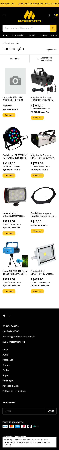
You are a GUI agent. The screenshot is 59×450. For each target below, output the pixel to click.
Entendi (8, 445)
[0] (54, 16)
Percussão (17, 35)
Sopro (54, 35)
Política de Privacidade (14, 391)
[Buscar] (53, 28)
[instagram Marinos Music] (4, 316)
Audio (5, 35)
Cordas (31, 35)
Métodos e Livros (11, 386)
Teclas (43, 35)
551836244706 (11, 326)
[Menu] (4, 16)
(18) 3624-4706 (11, 331)
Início (5, 43)
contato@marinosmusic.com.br (19, 336)
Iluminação (8, 380)
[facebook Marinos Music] (10, 316)
